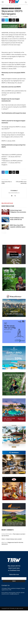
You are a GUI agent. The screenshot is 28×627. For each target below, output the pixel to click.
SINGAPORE (16, 6)
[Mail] (12, 196)
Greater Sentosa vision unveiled (13, 539)
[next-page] (5, 233)
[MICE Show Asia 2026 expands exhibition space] (5, 227)
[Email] (10, 20)
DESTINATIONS (9, 6)
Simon (3, 539)
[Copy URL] (17, 20)
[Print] (13, 20)
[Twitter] (6, 20)
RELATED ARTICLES (7, 203)
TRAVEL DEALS (17, 8)
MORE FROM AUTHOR (8, 206)
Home (3, 6)
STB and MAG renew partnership (21, 182)
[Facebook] (3, 20)
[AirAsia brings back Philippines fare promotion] (5, 212)
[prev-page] (3, 233)
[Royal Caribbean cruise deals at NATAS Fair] (5, 219)
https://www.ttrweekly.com (14, 192)
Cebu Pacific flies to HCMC (7, 182)
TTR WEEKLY (5, 16)
